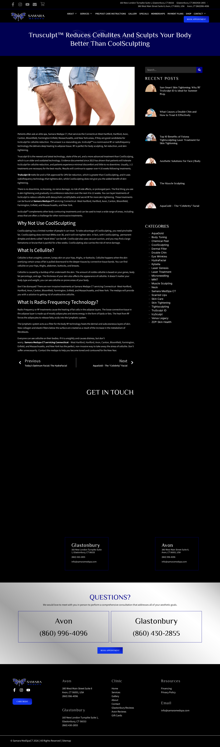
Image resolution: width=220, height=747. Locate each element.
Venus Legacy (160, 318)
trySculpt (157, 314)
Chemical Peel (160, 241)
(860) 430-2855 (156, 633)
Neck (155, 287)
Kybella (156, 264)
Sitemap (66, 740)
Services (84, 13)
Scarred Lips (159, 295)
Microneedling (160, 275)
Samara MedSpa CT (164, 291)
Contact (198, 13)
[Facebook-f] (13, 4)
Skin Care (157, 298)
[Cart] (42, 4)
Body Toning (159, 237)
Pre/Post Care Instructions (110, 13)
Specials (144, 13)
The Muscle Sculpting (172, 183)
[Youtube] (27, 4)
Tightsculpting (160, 306)
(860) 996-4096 (64, 633)
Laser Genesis (160, 268)
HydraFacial (159, 260)
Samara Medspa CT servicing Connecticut (46, 342)
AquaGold (158, 233)
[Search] (199, 70)
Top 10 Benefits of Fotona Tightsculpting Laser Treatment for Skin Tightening (180, 140)
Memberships (158, 13)
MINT (155, 279)
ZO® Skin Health (161, 322)
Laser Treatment (161, 271)
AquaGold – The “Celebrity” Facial (179, 205)
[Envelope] (35, 4)
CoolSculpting (160, 244)
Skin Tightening (161, 302)
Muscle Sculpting (162, 283)
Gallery (132, 13)
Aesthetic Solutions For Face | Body (180, 161)
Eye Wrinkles (159, 256)
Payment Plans (175, 13)
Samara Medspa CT (43, 201)
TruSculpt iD (24, 174)
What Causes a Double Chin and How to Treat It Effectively (178, 113)
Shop (188, 13)
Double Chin (159, 252)
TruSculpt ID (159, 310)
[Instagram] (20, 4)
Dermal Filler (159, 248)
